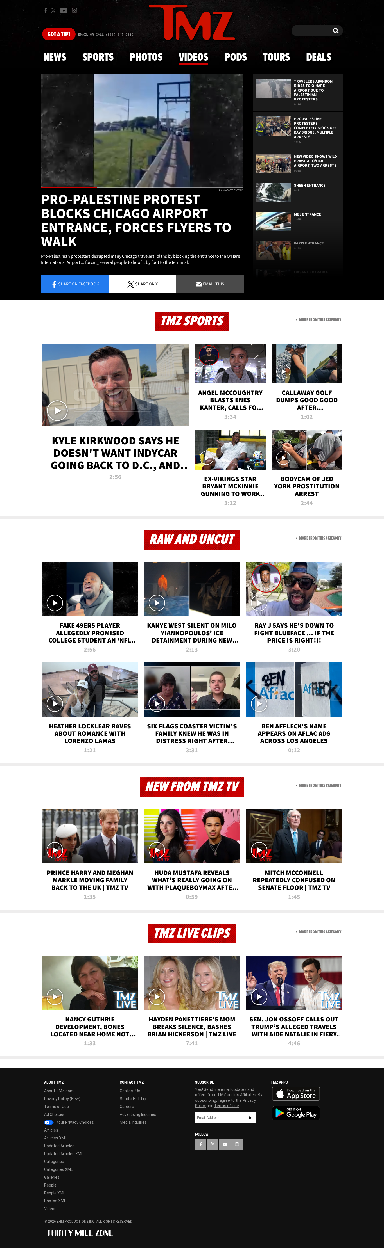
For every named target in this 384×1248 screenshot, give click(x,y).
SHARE (146, 284)
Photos (146, 57)
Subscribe (250, 1117)
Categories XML (58, 1169)
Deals (318, 57)
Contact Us (130, 1091)
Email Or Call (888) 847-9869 (105, 35)
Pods (236, 57)
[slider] (142, 187)
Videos (193, 57)
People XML (54, 1193)
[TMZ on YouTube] (225, 1144)
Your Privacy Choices (74, 1122)
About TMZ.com (59, 1091)
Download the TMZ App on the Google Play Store (296, 1113)
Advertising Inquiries (138, 1114)
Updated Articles (59, 1146)
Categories (54, 1161)
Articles (51, 1130)
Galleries (52, 1177)
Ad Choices (54, 1114)
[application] (142, 131)
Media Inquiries (133, 1122)
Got (59, 34)
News (54, 57)
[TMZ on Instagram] (74, 10)
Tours (276, 57)
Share (78, 284)
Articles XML (55, 1138)
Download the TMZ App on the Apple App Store (296, 1094)
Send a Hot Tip (133, 1098)
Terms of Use (56, 1106)
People (50, 1185)
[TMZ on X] (54, 10)
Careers (127, 1106)
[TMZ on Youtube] (64, 10)
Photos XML (55, 1201)
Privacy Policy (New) (62, 1098)
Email (213, 284)
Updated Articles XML (63, 1153)
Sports (98, 57)
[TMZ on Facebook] (45, 10)
